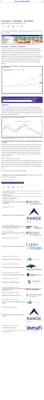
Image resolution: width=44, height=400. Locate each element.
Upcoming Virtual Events (9, 198)
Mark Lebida (5, 23)
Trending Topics (7, 195)
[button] (3, 26)
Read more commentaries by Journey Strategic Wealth (12, 182)
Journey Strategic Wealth (15, 23)
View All (13, 195)
